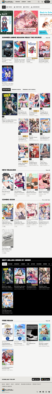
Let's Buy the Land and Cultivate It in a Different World (45, 138)
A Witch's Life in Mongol (31, 60)
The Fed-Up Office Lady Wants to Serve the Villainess (23, 138)
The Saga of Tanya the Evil (6, 60)
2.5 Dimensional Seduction (33, 113)
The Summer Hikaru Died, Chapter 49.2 (7, 249)
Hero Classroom (18, 343)
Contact (17, 384)
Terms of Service (7, 386)
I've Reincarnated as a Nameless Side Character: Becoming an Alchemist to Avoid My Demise (7, 368)
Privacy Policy (37, 384)
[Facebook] (43, 392)
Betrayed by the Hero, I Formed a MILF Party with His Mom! (23, 112)
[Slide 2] (26, 22)
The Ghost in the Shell (7, 84)
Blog (3, 384)
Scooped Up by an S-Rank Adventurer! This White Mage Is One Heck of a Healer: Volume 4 (44, 222)
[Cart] (42, 1)
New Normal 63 (6, 191)
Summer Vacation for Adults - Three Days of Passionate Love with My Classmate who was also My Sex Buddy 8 (44, 192)
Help (12, 384)
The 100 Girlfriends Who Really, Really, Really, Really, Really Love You (44, 60)
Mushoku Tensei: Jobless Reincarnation (33, 138)
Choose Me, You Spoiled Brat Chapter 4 (19, 222)
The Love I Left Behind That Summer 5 (32, 192)
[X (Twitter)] (37, 392)
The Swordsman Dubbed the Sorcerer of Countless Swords (7, 344)
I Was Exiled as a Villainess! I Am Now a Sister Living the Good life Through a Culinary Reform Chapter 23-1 (7, 222)
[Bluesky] (49, 392)
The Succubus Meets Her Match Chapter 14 (32, 222)
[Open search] (38, 1)
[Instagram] (46, 392)
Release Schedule (26, 384)
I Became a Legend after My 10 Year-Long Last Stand (43, 344)
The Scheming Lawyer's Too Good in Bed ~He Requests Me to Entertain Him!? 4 (19, 192)
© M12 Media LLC (5, 392)
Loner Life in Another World (43, 163)
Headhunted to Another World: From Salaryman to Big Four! (34, 163)
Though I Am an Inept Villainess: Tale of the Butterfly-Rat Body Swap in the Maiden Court (19, 60)
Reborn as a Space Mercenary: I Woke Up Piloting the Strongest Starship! (9, 120)
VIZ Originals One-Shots (31, 344)
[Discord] (40, 392)
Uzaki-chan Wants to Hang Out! (22, 164)
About (8, 384)
